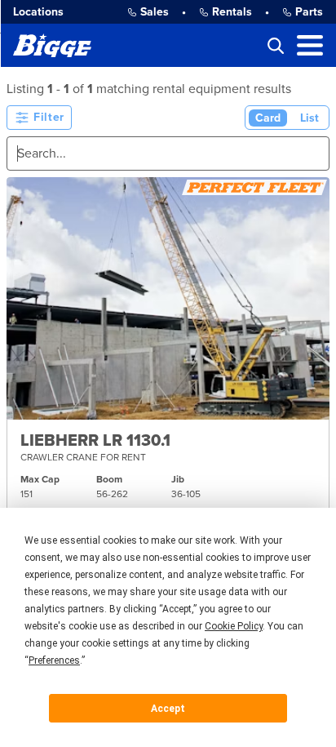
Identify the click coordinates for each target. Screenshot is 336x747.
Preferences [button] (54, 660)
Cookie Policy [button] (234, 626)
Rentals (232, 12)
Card (268, 118)
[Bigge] (52, 45)
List (309, 118)
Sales (154, 12)
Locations (38, 12)
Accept (168, 708)
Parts (309, 12)
